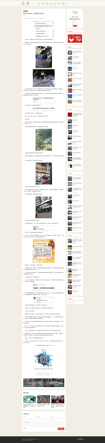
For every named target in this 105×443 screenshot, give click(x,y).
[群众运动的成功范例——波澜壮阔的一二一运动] (70, 212)
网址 (51, 416)
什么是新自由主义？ (75, 125)
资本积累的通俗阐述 (75, 56)
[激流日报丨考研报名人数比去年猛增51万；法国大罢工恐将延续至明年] (57, 399)
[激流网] (26, 3)
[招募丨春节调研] (70, 292)
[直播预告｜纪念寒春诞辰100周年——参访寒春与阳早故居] (70, 252)
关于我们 (63, 3)
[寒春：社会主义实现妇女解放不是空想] (70, 142)
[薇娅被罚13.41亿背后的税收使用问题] (70, 90)
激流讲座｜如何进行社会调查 (77, 246)
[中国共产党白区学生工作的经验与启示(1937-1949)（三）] (70, 206)
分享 (48, 373)
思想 (43, 3)
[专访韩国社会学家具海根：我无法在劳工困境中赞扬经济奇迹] (70, 158)
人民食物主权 (70, 302)
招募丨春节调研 (74, 291)
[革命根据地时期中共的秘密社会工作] (70, 184)
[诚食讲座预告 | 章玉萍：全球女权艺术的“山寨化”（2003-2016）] (70, 263)
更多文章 (75, 25)
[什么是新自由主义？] (70, 126)
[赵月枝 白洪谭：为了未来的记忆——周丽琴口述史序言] (70, 178)
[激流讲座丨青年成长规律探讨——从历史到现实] (70, 275)
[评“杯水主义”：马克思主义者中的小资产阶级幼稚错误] (70, 63)
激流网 (42, 18)
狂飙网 (73, 302)
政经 (47, 3)
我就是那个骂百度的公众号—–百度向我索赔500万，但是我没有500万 (29, 406)
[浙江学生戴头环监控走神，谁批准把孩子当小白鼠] (43, 399)
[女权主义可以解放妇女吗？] (70, 153)
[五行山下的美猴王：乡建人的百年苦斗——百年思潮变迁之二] (70, 101)
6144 (73, 22)
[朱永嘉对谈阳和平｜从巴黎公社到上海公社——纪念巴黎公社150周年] (70, 240)
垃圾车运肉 (25, 11)
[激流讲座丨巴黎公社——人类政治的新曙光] (70, 270)
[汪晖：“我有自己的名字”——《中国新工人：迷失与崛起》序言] (70, 165)
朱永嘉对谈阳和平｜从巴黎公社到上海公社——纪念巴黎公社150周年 (77, 241)
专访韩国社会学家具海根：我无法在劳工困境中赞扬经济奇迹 (77, 159)
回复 (76, 23)
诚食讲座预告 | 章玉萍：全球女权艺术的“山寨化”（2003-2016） (77, 263)
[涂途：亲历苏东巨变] (70, 201)
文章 (73, 23)
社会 (51, 3)
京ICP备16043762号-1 (35, 439)
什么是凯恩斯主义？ (75, 130)
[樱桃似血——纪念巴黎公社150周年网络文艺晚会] (70, 281)
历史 (55, 3)
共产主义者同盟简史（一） (76, 195)
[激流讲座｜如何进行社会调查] (70, 247)
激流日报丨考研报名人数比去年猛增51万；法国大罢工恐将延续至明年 (57, 406)
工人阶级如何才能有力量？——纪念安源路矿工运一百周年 (77, 189)
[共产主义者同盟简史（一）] (70, 196)
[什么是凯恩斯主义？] (70, 131)
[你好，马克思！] (70, 68)
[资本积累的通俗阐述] (70, 57)
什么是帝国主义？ (75, 120)
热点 (40, 3)
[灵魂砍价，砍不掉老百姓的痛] (70, 96)
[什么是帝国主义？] (70, 121)
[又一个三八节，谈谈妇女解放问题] (70, 79)
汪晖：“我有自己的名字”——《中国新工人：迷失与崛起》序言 (77, 165)
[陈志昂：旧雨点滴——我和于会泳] (70, 228)
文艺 (58, 3)
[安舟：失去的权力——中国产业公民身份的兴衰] (70, 148)
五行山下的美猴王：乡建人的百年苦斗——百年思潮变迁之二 (77, 101)
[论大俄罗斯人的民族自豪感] (70, 137)
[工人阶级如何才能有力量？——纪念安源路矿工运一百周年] (70, 189)
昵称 (24, 416)
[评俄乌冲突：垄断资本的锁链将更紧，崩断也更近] (70, 85)
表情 (25, 428)
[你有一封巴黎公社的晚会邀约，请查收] (70, 286)
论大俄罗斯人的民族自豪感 (76, 136)
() (40, 373)
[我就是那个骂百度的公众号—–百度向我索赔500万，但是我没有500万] (29, 399)
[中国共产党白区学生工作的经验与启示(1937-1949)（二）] (70, 217)
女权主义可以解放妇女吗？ (76, 152)
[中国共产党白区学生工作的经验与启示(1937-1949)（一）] (70, 223)
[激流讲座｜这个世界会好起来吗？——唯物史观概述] (70, 258)
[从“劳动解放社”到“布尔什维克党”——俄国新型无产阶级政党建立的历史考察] (70, 114)
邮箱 (38, 416)
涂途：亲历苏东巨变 (75, 200)
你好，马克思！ (74, 67)
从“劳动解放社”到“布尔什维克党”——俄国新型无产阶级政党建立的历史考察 (77, 114)
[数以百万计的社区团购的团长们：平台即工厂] (70, 52)
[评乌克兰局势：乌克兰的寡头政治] (70, 74)
